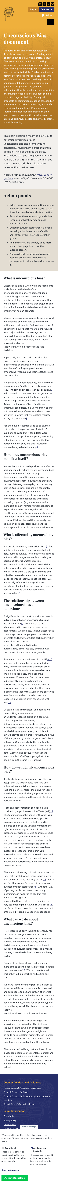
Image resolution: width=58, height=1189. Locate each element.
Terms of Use (10, 1124)
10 (50, 659)
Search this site (40, 4)
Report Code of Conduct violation (19, 1104)
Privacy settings (29, 1126)
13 (44, 879)
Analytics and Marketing (39, 1150)
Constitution (9, 1116)
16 (23, 970)
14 (36, 886)
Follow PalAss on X (48, 4)
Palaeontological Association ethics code (22, 1088)
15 (50, 904)
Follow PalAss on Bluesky (52, 4)
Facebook (44, 4)
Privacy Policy (10, 1120)
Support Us (46, 9)
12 (51, 811)
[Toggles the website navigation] (50, 22)
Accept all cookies (14, 1178)
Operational (10, 1148)
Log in (33, 9)
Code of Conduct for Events (16, 1092)
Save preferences (10, 1170)
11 (9, 702)
